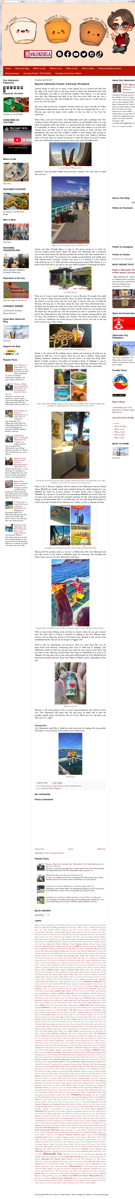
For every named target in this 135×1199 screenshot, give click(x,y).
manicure (74, 1055)
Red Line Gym (72, 1106)
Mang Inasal (66, 1055)
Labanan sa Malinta (95, 1038)
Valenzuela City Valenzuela (43, 1161)
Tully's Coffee (48, 1146)
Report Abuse (118, 402)
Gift (91, 1010)
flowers (37, 1005)
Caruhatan (62, 965)
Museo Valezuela (74, 1071)
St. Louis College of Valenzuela (84, 1130)
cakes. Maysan (86, 960)
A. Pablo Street (94, 927)
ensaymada (52, 995)
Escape (92, 995)
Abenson (103, 927)
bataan (98, 944)
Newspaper (53, 1078)
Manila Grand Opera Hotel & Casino (94, 1055)
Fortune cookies (75, 1007)
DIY (67, 986)
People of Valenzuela (88, 1092)
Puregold (86, 1102)
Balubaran (66, 944)
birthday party (64, 951)
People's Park (101, 1092)
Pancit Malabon (73, 1087)
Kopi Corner (83, 1036)
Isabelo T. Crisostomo (85, 1026)
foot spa (60, 1007)
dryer (41, 991)
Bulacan (103, 958)
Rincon (50, 1114)
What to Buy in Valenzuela (91, 1173)
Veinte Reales (47, 1169)
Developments (87, 984)
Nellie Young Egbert (79, 1076)
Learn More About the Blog (123, 418)
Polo (55, 1099)
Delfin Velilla (62, 984)
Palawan (69, 1085)
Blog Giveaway (12, 73)
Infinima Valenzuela (52, 1026)
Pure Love (78, 1102)
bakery (67, 941)
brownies (41, 958)
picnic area (95, 1095)
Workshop (54, 1180)
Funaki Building (101, 1007)
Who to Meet (88, 68)
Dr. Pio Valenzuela (90, 988)
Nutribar (37, 1080)
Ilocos (68, 1024)
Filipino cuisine (72, 1002)
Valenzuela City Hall (72, 1157)
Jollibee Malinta (73, 1031)
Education (86, 993)
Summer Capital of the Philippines (52, 1134)
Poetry (50, 1099)
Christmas (63, 972)
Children (43, 970)
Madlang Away (87, 1047)
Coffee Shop (73, 974)
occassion (50, 1080)
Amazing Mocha (66, 934)
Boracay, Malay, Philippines (51, 788)
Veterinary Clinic (76, 1169)
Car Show (81, 963)
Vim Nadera (74, 1171)
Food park (55, 1005)
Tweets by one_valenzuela (122, 259)
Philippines (76, 1095)
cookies (71, 977)
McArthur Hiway (79, 1062)
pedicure (77, 1092)
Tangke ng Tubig (40, 1139)
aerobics (95, 930)
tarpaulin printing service (93, 1139)
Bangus (72, 944)
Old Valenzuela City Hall (78, 1080)
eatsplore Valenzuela (66, 993)
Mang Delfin (57, 1055)
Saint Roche (91, 1118)
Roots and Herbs (89, 1116)
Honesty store (101, 1019)
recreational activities (60, 1106)
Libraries (103, 1043)
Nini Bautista (72, 1078)
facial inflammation (56, 1000)
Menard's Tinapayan (50, 1064)
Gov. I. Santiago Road (80, 1012)
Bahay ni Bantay (100, 939)
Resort (87, 1109)
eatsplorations (45, 993)
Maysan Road (57, 1062)
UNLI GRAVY (47, 1149)
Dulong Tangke (49, 991)
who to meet (95, 1178)
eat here (85, 991)
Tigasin (66, 1144)
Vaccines (91, 1149)
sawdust (37, 1123)
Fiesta (59, 1003)
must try (37, 1073)
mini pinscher (101, 1066)
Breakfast (60, 956)
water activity (64, 1173)
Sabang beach (73, 1118)
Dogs (96, 986)
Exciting (81, 998)
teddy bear (71, 1142)
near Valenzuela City (66, 1076)
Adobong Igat (67, 930)
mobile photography (66, 1069)
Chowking (56, 972)
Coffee (65, 974)
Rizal (54, 1114)
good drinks (43, 1012)
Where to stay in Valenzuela (82, 1178)
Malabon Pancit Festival (75, 1050)
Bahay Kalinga (90, 939)
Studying (94, 1132)
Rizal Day (60, 1113)
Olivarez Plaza (90, 1080)
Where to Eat (39, 68)
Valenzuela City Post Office (75, 1159)
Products (83, 1099)
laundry (51, 1040)
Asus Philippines (67, 937)
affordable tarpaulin (53, 932)
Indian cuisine (93, 1024)
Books (80, 953)
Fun (89, 1007)
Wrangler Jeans (62, 1180)
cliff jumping (53, 974)
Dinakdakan (38, 986)
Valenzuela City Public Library (96, 1159)
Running (66, 1118)
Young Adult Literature (60, 1183)
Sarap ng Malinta (86, 1120)
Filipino (64, 1002)
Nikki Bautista (63, 1078)
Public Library (52, 1102)
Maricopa (38, 1059)
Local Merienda (73, 1045)
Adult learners (78, 930)
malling (92, 1052)
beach (43, 786)
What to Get (72, 68)
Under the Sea (75, 1146)
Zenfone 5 (82, 1183)
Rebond (50, 1106)
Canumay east (55, 963)
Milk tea (82, 1066)
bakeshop (73, 941)
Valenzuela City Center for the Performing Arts (79, 1154)
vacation (85, 1149)
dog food (83, 986)
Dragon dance (101, 988)
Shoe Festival (91, 1123)
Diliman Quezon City (99, 984)
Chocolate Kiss (40, 972)
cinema (86, 972)
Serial (42, 1123)
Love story (94, 1045)
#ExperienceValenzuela (42, 925)
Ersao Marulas (72, 995)
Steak (55, 1132)
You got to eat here (45, 1183)
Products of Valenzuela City (96, 1099)
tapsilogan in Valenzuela (62, 1139)
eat (80, 991)
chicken (37, 970)
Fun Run (93, 1007)
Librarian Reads (81, 1043)
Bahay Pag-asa (40, 941)
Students (87, 1132)
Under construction (64, 1146)
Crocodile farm (67, 979)
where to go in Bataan (44, 1178)
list (51, 1045)
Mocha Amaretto (80, 1069)
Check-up (79, 967)
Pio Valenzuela (44, 1097)
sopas (104, 1127)
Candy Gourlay (45, 963)
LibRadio (73, 1043)
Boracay (48, 786)
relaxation (97, 1106)
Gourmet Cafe (68, 1012)
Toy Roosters (91, 1144)
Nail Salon (44, 1073)
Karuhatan (102, 1033)
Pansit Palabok (94, 1087)
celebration (38, 967)
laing (104, 1038)
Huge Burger (46, 1024)
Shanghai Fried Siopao (79, 1123)
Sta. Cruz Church (40, 1132)
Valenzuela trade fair (85, 1164)
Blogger (106, 1195)
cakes (79, 960)
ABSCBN (51, 930)
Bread (43, 956)
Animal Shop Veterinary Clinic (88, 934)
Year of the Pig (88, 1180)
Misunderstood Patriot (42, 1069)
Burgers (37, 960)
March (83, 1057)
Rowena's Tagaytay (48, 1118)
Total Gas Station (80, 1144)
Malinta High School (68, 1052)
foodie (91, 1005)
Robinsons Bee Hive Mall (90, 1113)
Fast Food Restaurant (81, 1000)
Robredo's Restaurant (42, 1116)
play (81, 1097)
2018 (102, 925)
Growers (66, 1014)
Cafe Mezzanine (71, 960)
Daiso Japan (59, 981)
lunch (43, 1047)
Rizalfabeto (68, 1113)
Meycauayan (101, 1064)
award (83, 937)
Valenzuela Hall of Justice (97, 1161)
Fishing (89, 1003)
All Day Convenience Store (91, 932)
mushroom (84, 1071)
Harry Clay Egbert (58, 1017)
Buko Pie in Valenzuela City (91, 958)
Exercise (88, 998)
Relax (91, 1106)
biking (87, 948)
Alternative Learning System (51, 934)
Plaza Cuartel (94, 1097)
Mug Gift (65, 1071)
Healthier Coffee (40, 1019)
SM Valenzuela (49, 1128)
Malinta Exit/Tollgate (54, 1052)
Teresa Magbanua (87, 1142)
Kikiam (53, 1036)
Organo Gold (87, 1083)
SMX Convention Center (63, 1127)
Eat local (103, 991)
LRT (100, 1045)
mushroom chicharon (94, 1071)
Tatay (44, 1142)
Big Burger (72, 949)
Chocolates (49, 972)
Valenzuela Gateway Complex (78, 1161)
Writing (70, 1180)
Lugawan (38, 1047)
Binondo (97, 949)
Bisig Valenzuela (82, 951)
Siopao (57, 1125)
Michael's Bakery (55, 1066)
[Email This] (53, 783)
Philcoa (68, 1095)
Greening (43, 1014)
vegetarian (38, 1168)
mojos (88, 1069)
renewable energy (48, 1109)
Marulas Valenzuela (61, 1059)
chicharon (103, 967)
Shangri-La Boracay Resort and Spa (81, 319)
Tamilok (103, 1137)
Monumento (95, 1069)
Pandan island (83, 1087)
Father (99, 1000)
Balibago (59, 944)
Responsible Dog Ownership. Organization (60, 1111)
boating (37, 953)
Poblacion (103, 1097)
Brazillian (38, 956)
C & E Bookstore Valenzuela (55, 960)
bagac (41, 939)
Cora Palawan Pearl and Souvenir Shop (87, 977)
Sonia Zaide (98, 1127)
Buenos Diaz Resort (65, 958)
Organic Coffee (77, 1083)
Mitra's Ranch (54, 1069)
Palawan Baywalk (78, 1085)
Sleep (64, 1125)
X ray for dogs (78, 1180)
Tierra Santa (59, 1144)
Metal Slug (93, 1064)
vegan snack (93, 1166)
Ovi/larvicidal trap (49, 1085)
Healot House (96, 1017)
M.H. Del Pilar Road (61, 1047)
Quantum (73, 1104)
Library (37, 1045)
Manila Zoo (59, 1057)
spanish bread (64, 1130)
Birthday (56, 951)
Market (51, 1059)
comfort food (39, 977)
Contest (55, 977)
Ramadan (38, 1106)
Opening (69, 1083)
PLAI (77, 1097)
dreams (37, 991)
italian (95, 1026)
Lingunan (47, 1045)
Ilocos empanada (76, 1024)
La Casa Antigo (43, 1038)
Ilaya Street (62, 1024)
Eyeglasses (46, 1000)
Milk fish (75, 1066)
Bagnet (46, 939)
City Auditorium (95, 972)
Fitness (103, 1002)
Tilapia (71, 1144)
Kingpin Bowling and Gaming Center (67, 1036)
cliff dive (103, 972)
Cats (96, 965)
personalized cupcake (54, 1095)
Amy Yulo (75, 934)
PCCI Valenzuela (68, 1092)
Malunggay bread (100, 1052)
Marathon (77, 1057)
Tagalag (59, 1137)
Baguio (82, 939)
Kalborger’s (55, 1033)
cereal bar (46, 967)
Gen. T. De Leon (70, 1010)
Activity (57, 930)
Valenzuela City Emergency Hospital (52, 1157)
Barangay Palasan (82, 944)
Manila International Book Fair (45, 1057)
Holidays (74, 1019)
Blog (89, 951)
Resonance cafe (78, 1109)
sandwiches (76, 1120)
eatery (37, 993)
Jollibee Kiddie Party (60, 1031)
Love (89, 1045)
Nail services (53, 1073)
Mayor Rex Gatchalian (88, 1059)
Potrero (77, 1099)
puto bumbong (54, 1104)
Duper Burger (66, 991)
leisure (47, 1043)
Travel (98, 1144)
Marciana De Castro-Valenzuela (96, 1057)
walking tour (44, 1173)
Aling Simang (76, 932)
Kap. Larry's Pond (75, 1033)
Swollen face (51, 1137)
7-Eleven (85, 927)
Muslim (104, 1071)
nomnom (81, 1078)
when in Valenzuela (43, 1176)
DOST (53, 988)
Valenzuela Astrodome (73, 1151)
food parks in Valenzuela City (69, 1005)
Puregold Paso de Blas (97, 1102)
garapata (42, 1010)
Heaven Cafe (59, 1019)
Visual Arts (102, 1171)
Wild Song (42, 1180)
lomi (85, 1045)
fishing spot (97, 1003)
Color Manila (102, 974)
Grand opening (93, 1012)
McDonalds (98, 1062)
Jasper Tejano (61, 1029)
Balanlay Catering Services (85, 941)
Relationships (85, 1106)
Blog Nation (117, 412)
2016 (98, 925)
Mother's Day (42, 1071)
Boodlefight (55, 953)
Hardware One (46, 1017)
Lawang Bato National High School (77, 1040)
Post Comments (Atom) (54, 853)
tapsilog (50, 1139)
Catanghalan (90, 965)
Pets (63, 1095)
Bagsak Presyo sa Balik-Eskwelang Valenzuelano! (64, 939)
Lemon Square (54, 1043)
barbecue (92, 944)
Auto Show (76, 937)
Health (103, 1017)
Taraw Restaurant (77, 1139)
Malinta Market (81, 1052)
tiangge (39, 1144)
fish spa (84, 1002)
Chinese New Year (86, 970)
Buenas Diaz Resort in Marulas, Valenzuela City (21, 483)
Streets (81, 1132)
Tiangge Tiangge (48, 1144)
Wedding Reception (76, 1173)
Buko (79, 958)
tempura (78, 1142)
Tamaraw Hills (85, 1137)
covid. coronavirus (46, 979)
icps (57, 1024)
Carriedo (55, 965)
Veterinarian (67, 1168)
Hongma (37, 1021)
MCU (104, 1062)
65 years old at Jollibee (74, 927)
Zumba (93, 1183)
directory (56, 986)
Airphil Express (66, 932)
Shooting (103, 1123)
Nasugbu (71, 1073)
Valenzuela (39, 1151)
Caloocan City (96, 960)
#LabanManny (61, 925)
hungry (53, 1024)
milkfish (88, 1066)
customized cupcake (47, 981)
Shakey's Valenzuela (61, 1123)
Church (81, 972)
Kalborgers (64, 1033)
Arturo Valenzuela (55, 937)
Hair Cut (103, 1014)
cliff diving (38, 974)
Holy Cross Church (83, 1019)
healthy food (50, 1019)
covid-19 (37, 979)
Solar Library (89, 1127)
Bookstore (86, 953)
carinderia (88, 963)
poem (46, 1099)
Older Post (101, 849)
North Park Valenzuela (98, 1078)
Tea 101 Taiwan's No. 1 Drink (58, 1142)
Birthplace (73, 951)
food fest (48, 1005)
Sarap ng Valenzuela (99, 1121)
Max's (78, 1059)
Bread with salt (51, 956)
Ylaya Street (98, 1180)
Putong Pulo (64, 1104)
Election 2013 (43, 995)
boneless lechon (45, 953)
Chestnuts (96, 967)
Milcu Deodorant (66, 1066)
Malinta (96, 1050)
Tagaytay (65, 1137)
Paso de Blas (48, 1092)
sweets (94, 1135)
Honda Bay (92, 1019)
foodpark (38, 1007)
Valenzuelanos (75, 1166)
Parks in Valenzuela (91, 1090)
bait (46, 941)
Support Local (86, 1135)
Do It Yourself (74, 986)
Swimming (102, 1135)
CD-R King (102, 965)
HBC (89, 1017)
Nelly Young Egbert (93, 1076)
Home (8, 68)
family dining (68, 1000)
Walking (37, 1173)
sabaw (81, 1118)
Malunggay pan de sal (42, 1055)
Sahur (85, 1118)
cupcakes (82, 979)
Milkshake (94, 1066)
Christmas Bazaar (73, 972)
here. (66, 306)
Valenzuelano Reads (47, 1166)
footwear (67, 1007)
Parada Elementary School (43, 1090)
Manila (79, 1055)
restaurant (78, 1111)
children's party (53, 970)
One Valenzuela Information (52, 1083)
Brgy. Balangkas (69, 956)
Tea (47, 1142)
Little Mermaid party (60, 1045)
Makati (41, 1050)
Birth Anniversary (47, 951)
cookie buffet (63, 977)
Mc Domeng (68, 1062)
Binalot (91, 948)
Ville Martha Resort (62, 1171)
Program (37, 1102)
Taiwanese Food (74, 1137)
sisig (61, 1125)
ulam (55, 1146)
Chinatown (63, 970)
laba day (84, 1038)
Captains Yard (73, 963)
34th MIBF (42, 927)
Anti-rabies (102, 934)
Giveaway (97, 1010)
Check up (73, 967)
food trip (84, 1005)
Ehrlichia (93, 993)
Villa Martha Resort (48, 1171)
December (55, 984)
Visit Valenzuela (83, 1171)
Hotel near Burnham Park (89, 1021)
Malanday (88, 1050)
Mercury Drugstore (64, 1064)
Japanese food (52, 1029)
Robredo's (102, 1113)
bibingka (45, 949)
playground (86, 1097)
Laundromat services (42, 1040)
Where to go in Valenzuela (62, 1178)
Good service (59, 1012)
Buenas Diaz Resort (51, 958)
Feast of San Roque (42, 1003)
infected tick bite (40, 1026)
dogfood (90, 986)
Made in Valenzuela (75, 1047)
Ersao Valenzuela (83, 995)
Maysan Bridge (47, 1062)
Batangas (46, 946)
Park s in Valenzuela (77, 1090)
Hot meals (50, 1021)
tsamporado (39, 1146)
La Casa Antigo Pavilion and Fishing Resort (65, 1038)
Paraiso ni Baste (58, 1090)
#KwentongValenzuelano (109, 68)
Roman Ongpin (70, 1116)
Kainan (48, 1033)
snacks (74, 1128)
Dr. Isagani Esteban (76, 988)
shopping (38, 1125)
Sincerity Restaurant (47, 1125)
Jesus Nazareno (84, 1029)
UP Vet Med (70, 1149)
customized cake (92, 979)
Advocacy (88, 930)
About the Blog (22, 68)
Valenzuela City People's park (53, 1159)
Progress (44, 1102)
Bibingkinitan (53, 948)
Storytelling (61, 1132)
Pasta (60, 1092)
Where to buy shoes (56, 1176)
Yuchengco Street (73, 1183)
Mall (87, 1052)
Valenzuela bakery (87, 1151)
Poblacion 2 (39, 1099)
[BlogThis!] (55, 783)
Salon (97, 1118)
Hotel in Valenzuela (73, 1021)
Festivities (53, 1002)
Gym (77, 1014)
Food (42, 1005)
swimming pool (41, 1137)
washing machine (54, 1173)
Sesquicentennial (49, 1123)
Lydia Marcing (50, 1047)
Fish (79, 1003)
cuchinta (75, 979)
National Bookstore (81, 1073)
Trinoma (103, 1144)
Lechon (96, 1040)
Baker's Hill (61, 941)
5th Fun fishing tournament (56, 927)
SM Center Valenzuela (83, 1125)
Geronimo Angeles (84, 1010)
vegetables (102, 1166)
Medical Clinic (39, 1064)
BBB (77, 946)
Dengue (69, 984)
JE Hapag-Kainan (72, 1029)
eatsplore (53, 993)
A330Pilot (89, 1195)
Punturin (71, 1102)
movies (59, 1071)
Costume (103, 977)
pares (65, 1090)
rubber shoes (59, 1118)
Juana (101, 1031)
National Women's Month (50, 1076)
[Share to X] (57, 783)
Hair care (96, 1014)
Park (69, 1090)
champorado (54, 967)
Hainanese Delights (86, 1014)
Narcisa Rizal (63, 1073)
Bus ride (43, 960)
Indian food (102, 1024)
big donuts (80, 948)
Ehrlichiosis (100, 993)
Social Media (81, 1127)
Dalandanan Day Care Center (73, 981)
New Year (103, 1076)
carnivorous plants (46, 965)
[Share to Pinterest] (61, 783)
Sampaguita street (60, 1120)
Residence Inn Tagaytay (63, 1109)
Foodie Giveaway (100, 1005)
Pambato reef (47, 1087)
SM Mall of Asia (97, 1125)
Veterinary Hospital (90, 1169)
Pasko (41, 1092)
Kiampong (38, 1036)
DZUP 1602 (75, 991)
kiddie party (46, 1036)
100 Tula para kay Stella (74, 925)
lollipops (81, 1045)
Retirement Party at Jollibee (91, 1111)
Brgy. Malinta (90, 956)
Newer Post (39, 849)
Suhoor (37, 1134)
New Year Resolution (42, 1078)
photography (86, 1095)
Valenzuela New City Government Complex (50, 1164)
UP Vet (63, 1149)
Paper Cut (102, 1087)
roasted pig (77, 1113)
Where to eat (68, 1176)
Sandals (69, 1120)
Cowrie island (57, 979)
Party (100, 1090)
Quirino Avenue (101, 1104)
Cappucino (64, 963)
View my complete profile (122, 126)
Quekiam (79, 1104)
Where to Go (56, 68)
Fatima (103, 1000)
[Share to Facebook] (59, 783)
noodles (87, 1078)
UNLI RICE (56, 1149)
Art (47, 937)
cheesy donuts (87, 967)
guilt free (73, 1014)
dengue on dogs (77, 984)
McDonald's (90, 1062)
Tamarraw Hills (95, 1137)
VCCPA (86, 1166)
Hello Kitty (66, 1019)
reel (79, 1106)
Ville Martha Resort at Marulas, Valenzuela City (64, 875)
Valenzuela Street (71, 1164)
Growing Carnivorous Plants (68, 73)
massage (73, 1059)
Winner (48, 1180)
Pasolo (55, 1092)
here (44, 174)
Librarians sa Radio (93, 1043)
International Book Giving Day (68, 1026)
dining (45, 986)
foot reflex (53, 1007)
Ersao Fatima (61, 995)
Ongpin (63, 1083)
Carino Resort (96, 963)
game (36, 1010)
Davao (37, 984)
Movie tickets (52, 1071)
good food (50, 1012)
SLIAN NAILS (71, 1125)
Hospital (44, 1021)
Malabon (52, 1050)
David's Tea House (45, 984)
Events (56, 998)
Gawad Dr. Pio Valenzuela (54, 1010)
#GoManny (53, 925)
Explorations (96, 998)
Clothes (60, 974)
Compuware (48, 977)
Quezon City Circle (89, 1104)
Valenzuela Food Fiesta (60, 1161)
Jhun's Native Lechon (96, 1029)
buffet (75, 958)
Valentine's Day (100, 1149)
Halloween (38, 1017)
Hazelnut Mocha (83, 1017)
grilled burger (51, 1015)
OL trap (66, 1080)
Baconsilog (89, 937)
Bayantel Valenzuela (69, 946)
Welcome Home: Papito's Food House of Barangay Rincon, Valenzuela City (20, 463)
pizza (74, 1097)
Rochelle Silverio (55, 1116)
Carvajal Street (71, 965)
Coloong (94, 974)
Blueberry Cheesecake (99, 951)
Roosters (79, 1116)
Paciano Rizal (60, 1085)
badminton (96, 937)
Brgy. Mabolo (80, 956)
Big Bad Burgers (62, 948)
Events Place (64, 998)
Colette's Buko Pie (84, 974)
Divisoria (62, 986)
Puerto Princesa (63, 1102)
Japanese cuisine (40, 1029)
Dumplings (57, 991)
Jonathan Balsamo (86, 1031)
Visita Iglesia (93, 1171)
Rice (45, 1113)
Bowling (98, 953)
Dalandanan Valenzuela (93, 981)
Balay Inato (51, 944)
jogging (50, 1031)
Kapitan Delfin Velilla (90, 1033)
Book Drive (73, 953)
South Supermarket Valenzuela (47, 1130)
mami (51, 1055)
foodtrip (55, 786)
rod (63, 1116)
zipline (88, 1183)
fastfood (93, 1000)
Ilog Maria (85, 1024)
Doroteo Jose (46, 988)
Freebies (84, 1007)
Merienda (74, 1064)
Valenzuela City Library (88, 1157)
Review (41, 1113)
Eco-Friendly (79, 993)
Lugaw (104, 1045)
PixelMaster (68, 1097)
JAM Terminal (101, 1026)
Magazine (96, 1047)
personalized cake (41, 1095)
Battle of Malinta (56, 946)
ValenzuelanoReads (61, 1166)
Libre (42, 1045)
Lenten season (64, 1043)
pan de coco (56, 1087)
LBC (91, 1040)
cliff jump (45, 974)
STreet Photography (72, 1132)
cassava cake (81, 965)
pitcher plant (59, 1097)
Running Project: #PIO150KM (37, 73)
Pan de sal (64, 1087)
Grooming (60, 1014)
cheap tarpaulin (64, 967)
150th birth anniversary (89, 925)
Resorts (93, 1109)
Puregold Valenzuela (42, 1104)
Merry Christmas (83, 1064)
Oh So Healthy (58, 1080)
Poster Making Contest (66, 1099)
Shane (70, 1123)
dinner (50, 986)
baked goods (52, 941)
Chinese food (73, 970)
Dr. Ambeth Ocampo (63, 988)
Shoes (98, 1123)
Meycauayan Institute (42, 1066)
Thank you (96, 1142)
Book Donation (65, 953)
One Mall (99, 1080)
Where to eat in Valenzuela (86, 1176)
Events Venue (73, 998)
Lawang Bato (59, 1040)
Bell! (99, 946)
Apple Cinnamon (40, 937)
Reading (44, 1106)
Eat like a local (93, 991)
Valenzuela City (76, 786)
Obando (43, 1080)
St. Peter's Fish (100, 1130)
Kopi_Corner (92, 1036)
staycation (49, 1132)
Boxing (104, 953)
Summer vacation (64, 786)
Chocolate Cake (100, 970)
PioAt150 (52, 1097)
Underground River (87, 1146)
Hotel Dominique (60, 1021)
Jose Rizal (95, 1031)
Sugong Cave (102, 1132)
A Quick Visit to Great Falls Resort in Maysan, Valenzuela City (70, 886)
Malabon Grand (61, 1050)
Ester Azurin (50, 998)
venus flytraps (57, 1168)
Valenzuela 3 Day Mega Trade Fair (55, 1151)
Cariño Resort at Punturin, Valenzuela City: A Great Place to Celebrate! (73, 897)
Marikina (45, 1059)
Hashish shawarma (71, 1017)
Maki (46, 1050)
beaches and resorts (90, 946)
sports (72, 1130)
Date (104, 981)
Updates (78, 1149)
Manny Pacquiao (68, 1057)
